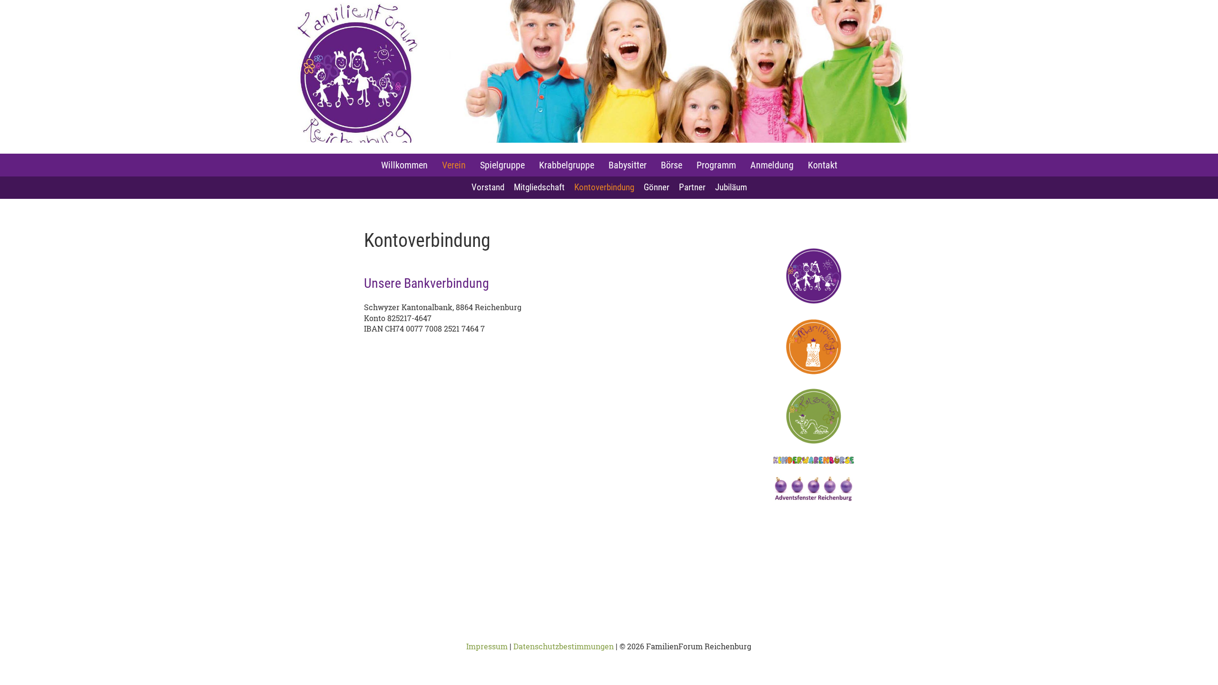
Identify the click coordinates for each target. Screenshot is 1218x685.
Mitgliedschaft (539, 187)
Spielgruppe (502, 165)
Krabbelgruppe (566, 165)
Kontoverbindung (604, 187)
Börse (671, 165)
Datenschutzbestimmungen (563, 646)
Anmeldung (772, 165)
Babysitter (628, 165)
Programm (716, 165)
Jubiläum (731, 187)
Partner (692, 187)
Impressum (487, 646)
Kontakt (822, 165)
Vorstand (487, 187)
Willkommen (404, 165)
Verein (454, 165)
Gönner (656, 187)
